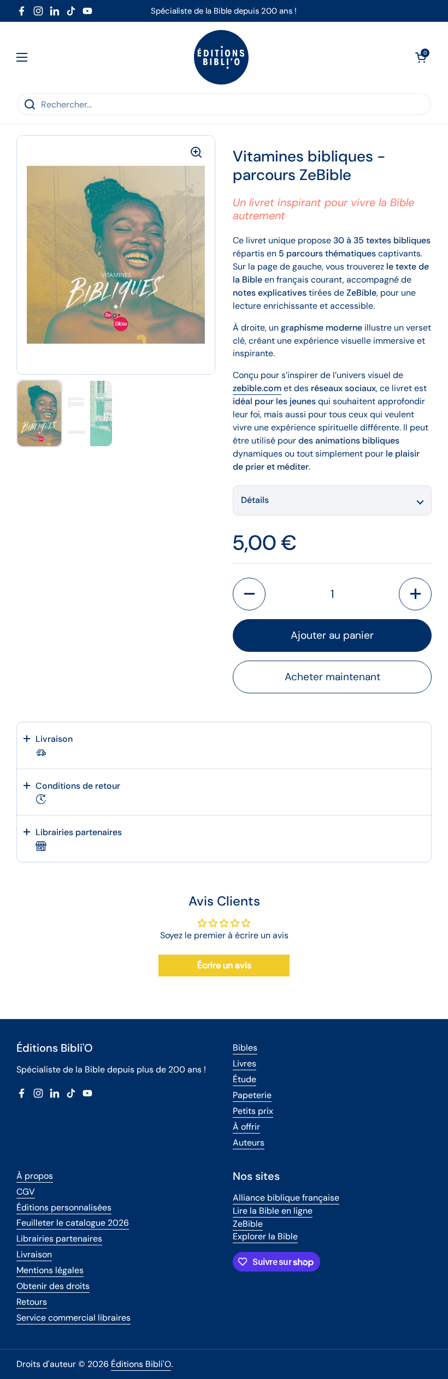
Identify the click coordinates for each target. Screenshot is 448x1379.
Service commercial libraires (73, 1317)
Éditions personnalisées (63, 1207)
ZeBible (248, 1224)
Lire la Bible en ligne (273, 1210)
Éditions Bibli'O (141, 1364)
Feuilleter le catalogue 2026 (72, 1222)
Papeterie (252, 1095)
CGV (25, 1191)
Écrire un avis (224, 965)
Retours (31, 1302)
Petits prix (253, 1111)
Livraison (34, 1254)
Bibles (245, 1047)
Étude (244, 1079)
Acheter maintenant (332, 676)
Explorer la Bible (265, 1236)
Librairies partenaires (59, 1238)
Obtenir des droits (53, 1286)
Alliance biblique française (286, 1197)
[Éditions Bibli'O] (221, 57)
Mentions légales (50, 1270)
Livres (244, 1063)
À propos (34, 1176)
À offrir (246, 1126)
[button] (421, 57)
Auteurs (248, 1142)
